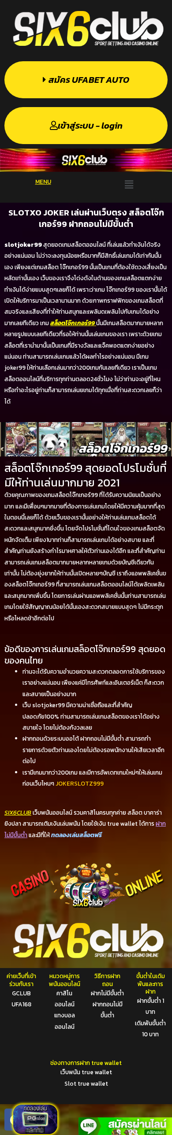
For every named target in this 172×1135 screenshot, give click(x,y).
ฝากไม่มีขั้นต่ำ (107, 993)
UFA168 (21, 1004)
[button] (128, 184)
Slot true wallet (86, 1083)
